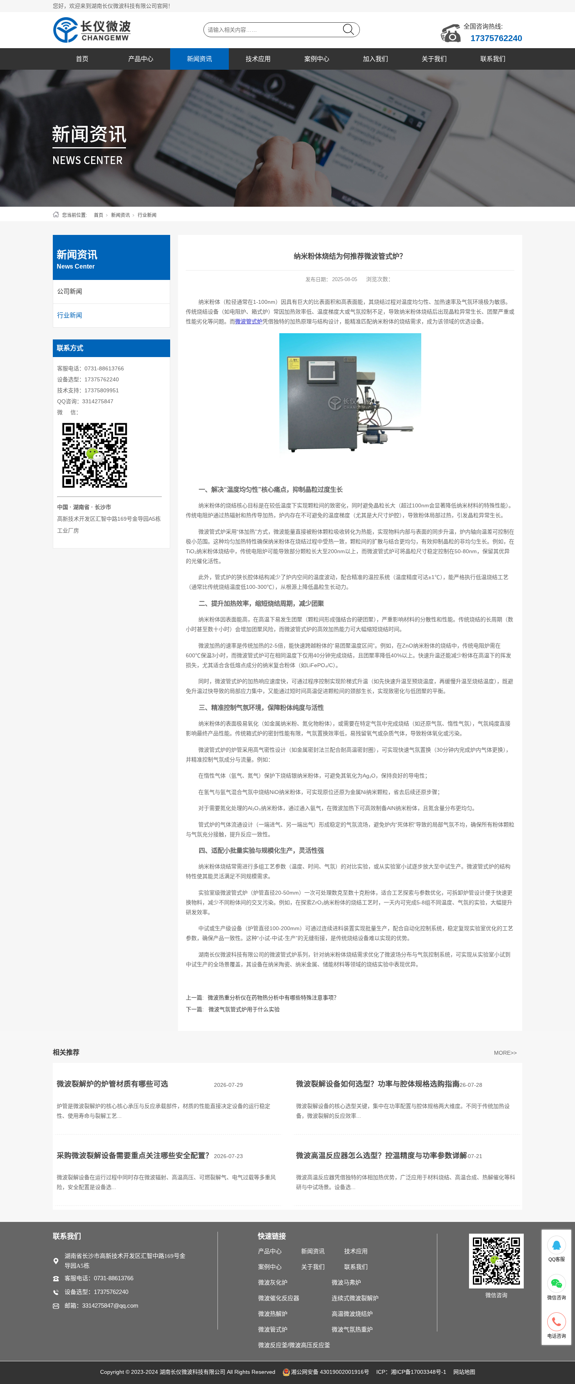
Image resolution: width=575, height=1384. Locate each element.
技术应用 (258, 59)
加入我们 (375, 59)
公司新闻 (69, 291)
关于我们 (434, 59)
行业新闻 (147, 215)
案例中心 (316, 59)
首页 (82, 59)
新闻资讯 (199, 59)
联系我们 (492, 59)
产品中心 (140, 59)
